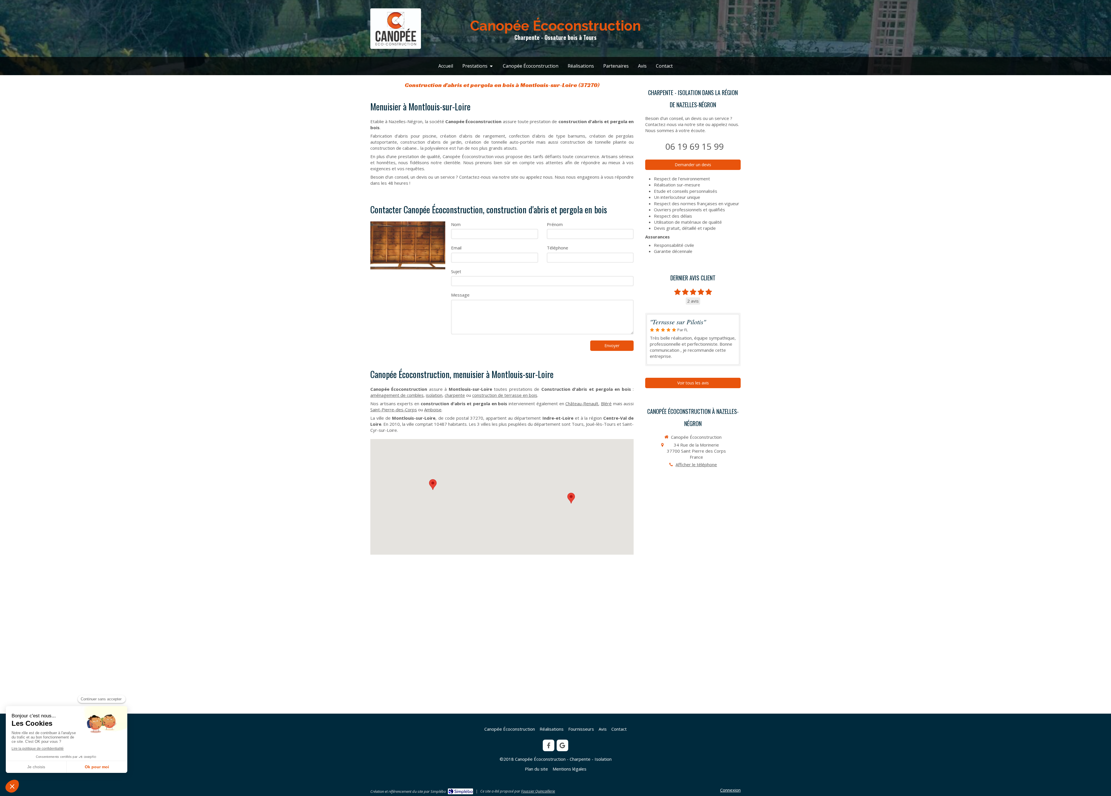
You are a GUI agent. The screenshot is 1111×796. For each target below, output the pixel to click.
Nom (456, 224)
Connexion (730, 790)
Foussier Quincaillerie (538, 791)
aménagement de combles (397, 395)
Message (460, 295)
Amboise (433, 409)
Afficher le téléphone (696, 464)
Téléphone (557, 248)
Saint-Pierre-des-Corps (393, 409)
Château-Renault (581, 403)
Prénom (555, 224)
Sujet (456, 271)
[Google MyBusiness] (562, 745)
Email (456, 248)
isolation (434, 395)
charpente (455, 395)
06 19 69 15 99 (694, 146)
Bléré (606, 403)
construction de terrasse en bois (504, 395)
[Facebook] (548, 745)
